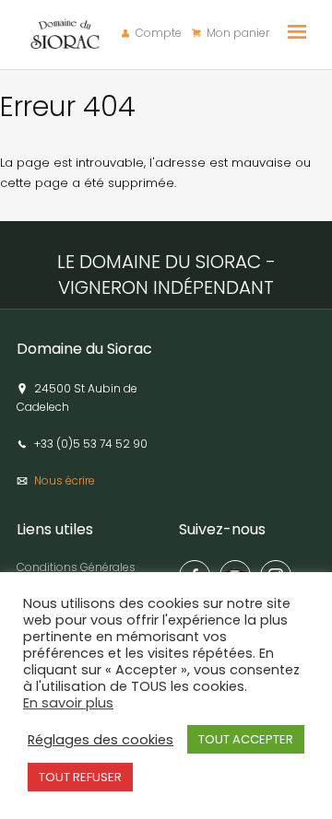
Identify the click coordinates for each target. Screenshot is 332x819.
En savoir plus (68, 703)
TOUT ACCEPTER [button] (245, 739)
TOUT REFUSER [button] (80, 777)
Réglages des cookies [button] (100, 739)
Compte (159, 33)
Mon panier (238, 33)
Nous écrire (64, 480)
